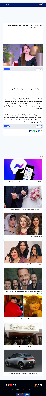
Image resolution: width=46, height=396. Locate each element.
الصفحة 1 (39, 69)
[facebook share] (39, 131)
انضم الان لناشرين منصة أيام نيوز (15, 389)
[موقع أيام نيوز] (39, 4)
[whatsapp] (30, 131)
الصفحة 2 (7, 69)
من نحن (34, 389)
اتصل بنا (23, 389)
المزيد (6, 156)
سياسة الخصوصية (29, 389)
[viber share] (32, 131)
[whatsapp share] (34, 131)
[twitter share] (36, 131)
